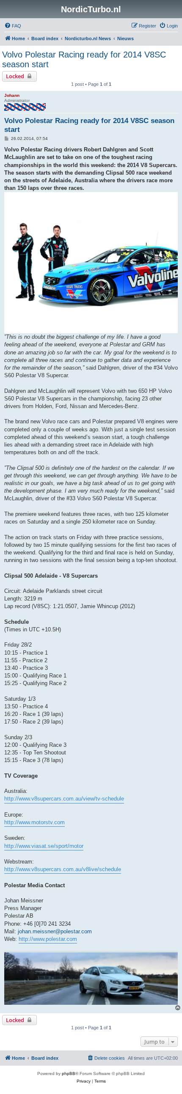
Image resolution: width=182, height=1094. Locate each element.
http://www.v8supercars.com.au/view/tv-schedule (64, 798)
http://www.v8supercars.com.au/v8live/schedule (62, 869)
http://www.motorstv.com (34, 822)
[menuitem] (12, 26)
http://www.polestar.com (48, 939)
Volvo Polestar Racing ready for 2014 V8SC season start (84, 59)
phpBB (68, 1073)
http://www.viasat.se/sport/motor (43, 846)
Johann (11, 95)
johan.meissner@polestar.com (55, 931)
